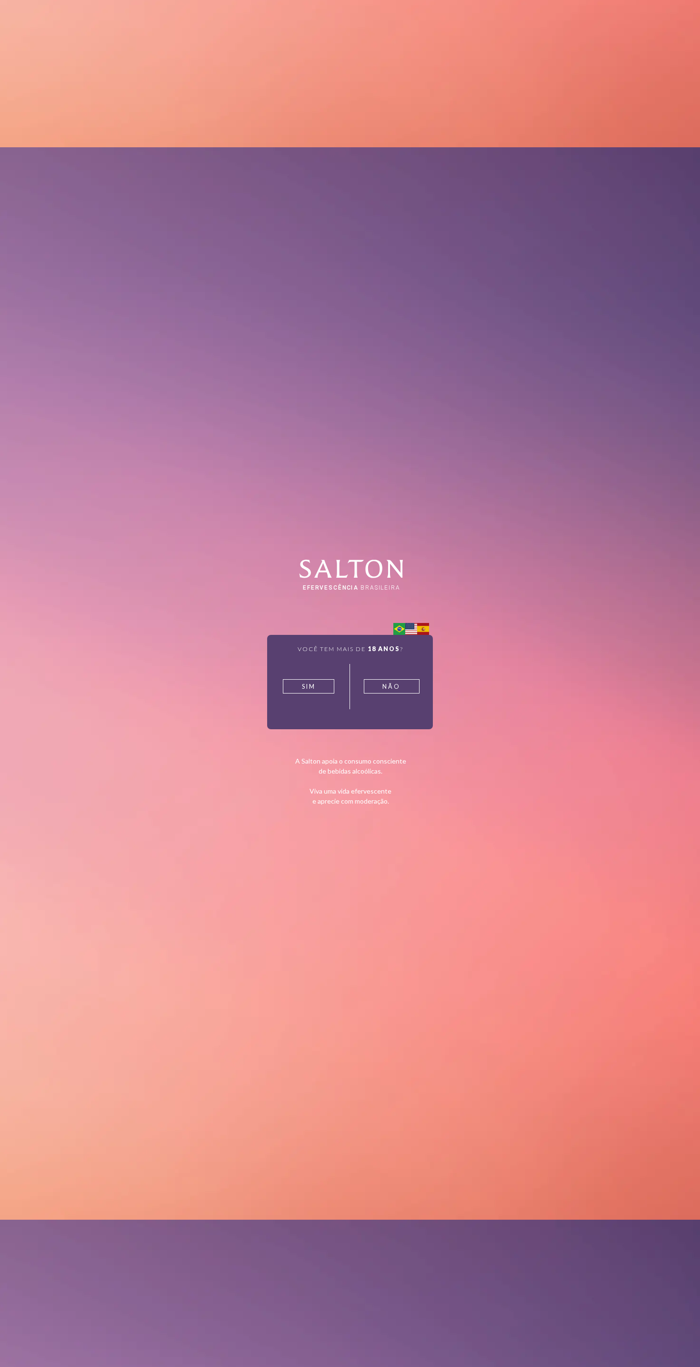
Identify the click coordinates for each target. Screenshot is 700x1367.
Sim (309, 686)
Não (391, 686)
